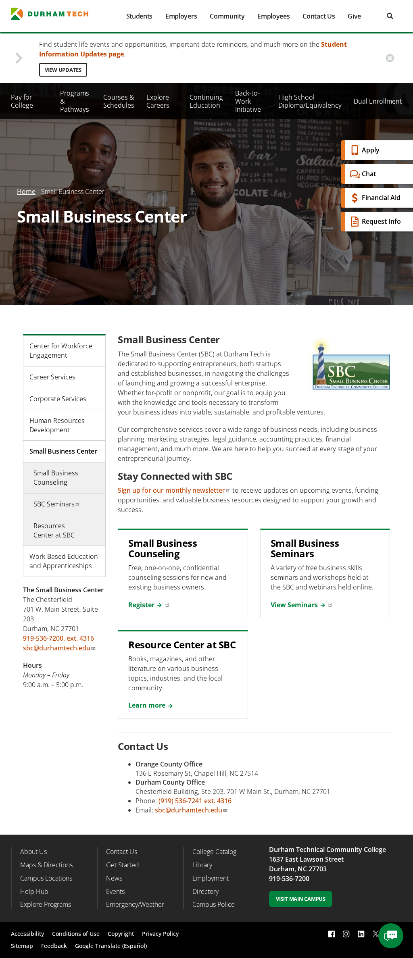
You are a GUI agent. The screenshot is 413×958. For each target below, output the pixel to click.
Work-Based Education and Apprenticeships (63, 561)
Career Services (52, 377)
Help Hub (34, 891)
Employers (181, 16)
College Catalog (214, 851)
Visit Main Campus (300, 898)
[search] (390, 16)
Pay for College (22, 101)
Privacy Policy (160, 933)
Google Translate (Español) (111, 946)
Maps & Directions (46, 864)
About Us (33, 851)
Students (139, 16)
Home (26, 191)
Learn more (146, 705)
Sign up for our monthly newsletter (171, 490)
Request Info (381, 221)
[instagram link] (346, 934)
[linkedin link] (361, 934)
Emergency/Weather (135, 904)
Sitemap (22, 946)
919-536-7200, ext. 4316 (58, 638)
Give (354, 16)
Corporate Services (57, 398)
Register (141, 604)
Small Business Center (63, 451)
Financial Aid (381, 197)
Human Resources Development (57, 425)
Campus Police (213, 904)
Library (202, 864)
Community (227, 16)
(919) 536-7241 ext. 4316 (195, 800)
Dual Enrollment (378, 101)
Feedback (54, 946)
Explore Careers (157, 101)
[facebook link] (331, 934)
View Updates (63, 69)
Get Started (122, 864)
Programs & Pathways (74, 101)
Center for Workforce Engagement (60, 351)
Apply (371, 150)
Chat (369, 173)
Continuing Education (206, 101)
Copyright (121, 933)
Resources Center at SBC (54, 530)
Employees (273, 16)
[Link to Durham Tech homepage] (54, 14)
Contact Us (318, 16)
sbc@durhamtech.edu (188, 810)
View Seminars (294, 604)
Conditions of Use (76, 933)
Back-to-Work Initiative (248, 101)
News (114, 878)
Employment (210, 878)
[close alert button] (390, 58)
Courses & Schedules (118, 101)
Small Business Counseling (55, 478)
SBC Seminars (54, 504)
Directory (205, 891)
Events (115, 891)
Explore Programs (45, 904)
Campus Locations (46, 878)
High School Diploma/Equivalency (310, 101)
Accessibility (27, 933)
